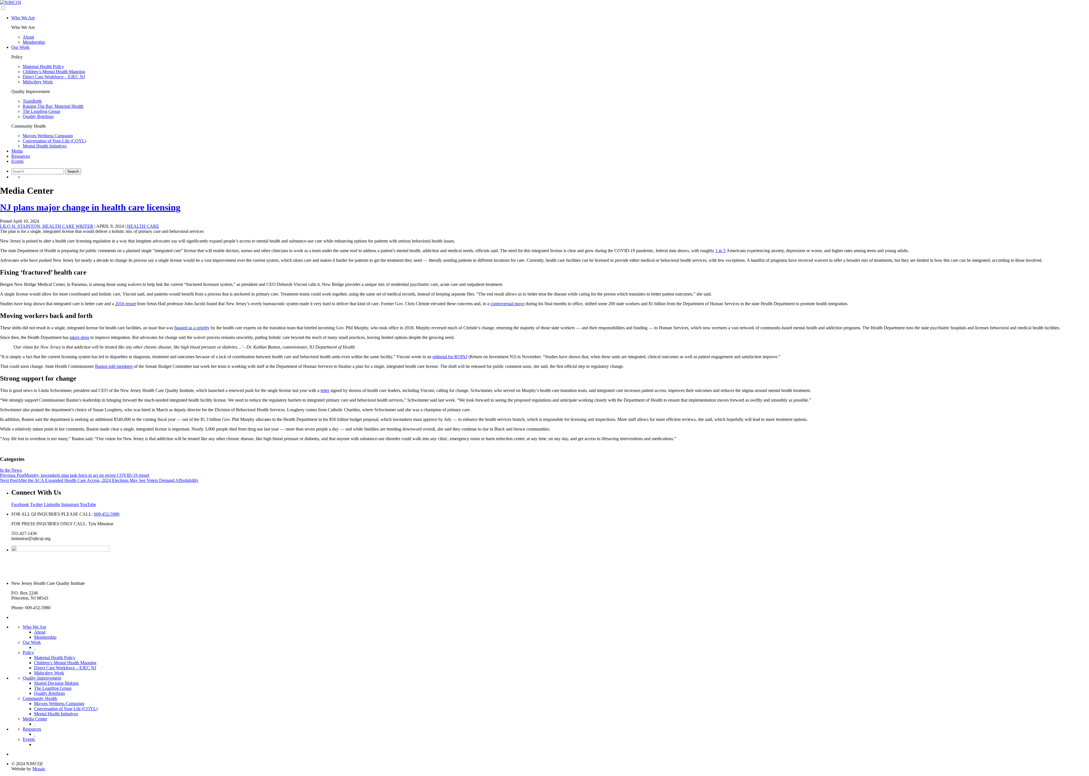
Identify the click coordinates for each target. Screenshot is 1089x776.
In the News (11, 470)
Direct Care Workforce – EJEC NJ (54, 76)
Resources (20, 156)
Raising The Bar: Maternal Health (53, 106)
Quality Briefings (38, 116)
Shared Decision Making (56, 683)
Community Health (40, 698)
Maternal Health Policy (43, 66)
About (28, 37)
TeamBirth (32, 101)
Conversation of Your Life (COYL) (54, 140)
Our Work (20, 47)
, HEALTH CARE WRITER (46, 226)
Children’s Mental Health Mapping (54, 71)
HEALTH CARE (143, 226)
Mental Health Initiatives (45, 146)
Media (17, 151)
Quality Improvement (42, 678)
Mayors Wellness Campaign (48, 135)
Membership (34, 42)
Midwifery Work (38, 81)
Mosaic (38, 768)
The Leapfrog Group (41, 111)
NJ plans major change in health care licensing (90, 207)
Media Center (35, 718)
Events (17, 161)
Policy (28, 652)
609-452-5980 (106, 514)
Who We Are (23, 17)
